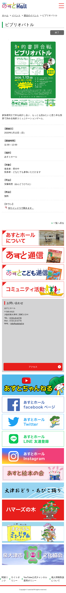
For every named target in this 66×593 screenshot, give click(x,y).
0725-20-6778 (15, 318)
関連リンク (5, 579)
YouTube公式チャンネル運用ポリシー (35, 579)
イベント (16, 15)
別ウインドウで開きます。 (21, 208)
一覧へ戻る (58, 223)
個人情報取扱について (57, 579)
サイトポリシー (15, 579)
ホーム (5, 15)
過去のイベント (31, 15)
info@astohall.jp (17, 324)
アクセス (33, 367)
